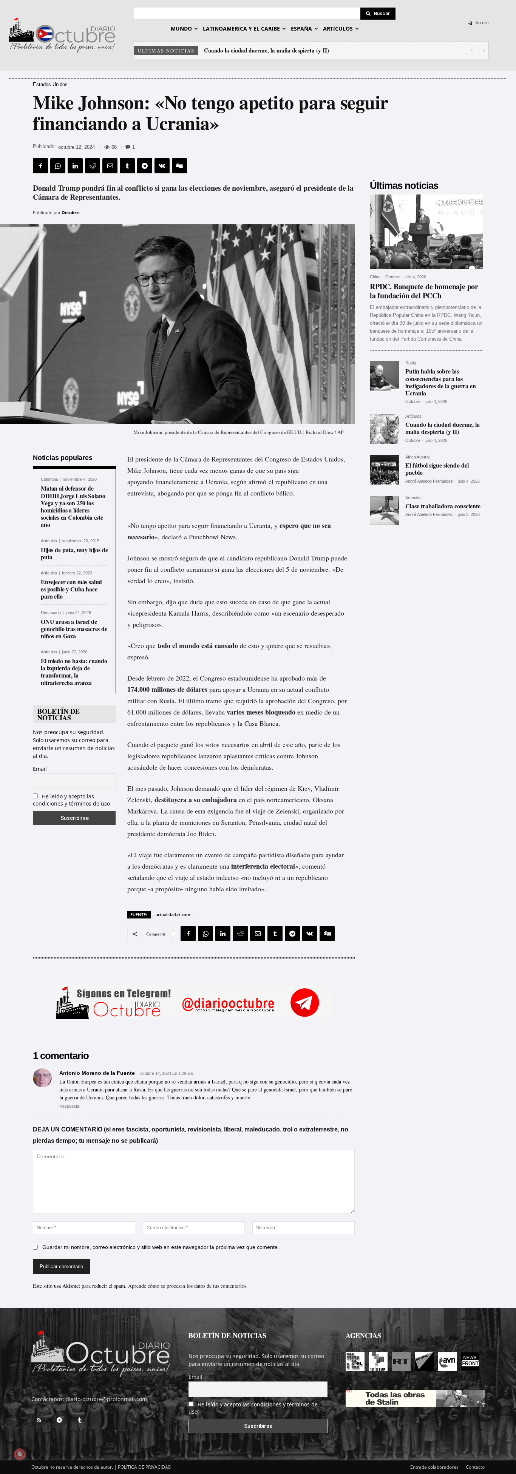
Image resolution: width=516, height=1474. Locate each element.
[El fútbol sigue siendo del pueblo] (384, 470)
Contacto (475, 1467)
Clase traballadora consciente (442, 506)
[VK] (162, 165)
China (375, 277)
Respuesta (69, 1106)
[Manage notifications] (20, 1454)
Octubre (70, 212)
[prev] (471, 50)
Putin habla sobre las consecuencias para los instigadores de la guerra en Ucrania (440, 382)
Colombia (49, 479)
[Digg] (179, 165)
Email (40, 768)
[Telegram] (144, 165)
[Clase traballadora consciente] (384, 510)
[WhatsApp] (57, 165)
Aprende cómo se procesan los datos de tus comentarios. (188, 1285)
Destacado (51, 613)
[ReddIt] (92, 165)
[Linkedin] (75, 165)
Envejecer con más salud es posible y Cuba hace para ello (71, 588)
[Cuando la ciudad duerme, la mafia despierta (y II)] (384, 429)
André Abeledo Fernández (429, 481)
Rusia (410, 363)
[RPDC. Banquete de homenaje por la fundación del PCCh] (426, 231)
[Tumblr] (127, 165)
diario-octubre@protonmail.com (106, 1399)
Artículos (49, 541)
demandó (207, 788)
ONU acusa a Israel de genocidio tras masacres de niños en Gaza (74, 628)
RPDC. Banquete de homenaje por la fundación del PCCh (424, 291)
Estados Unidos (50, 84)
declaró (172, 536)
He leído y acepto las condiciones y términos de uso (71, 800)
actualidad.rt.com (173, 914)
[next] (483, 50)
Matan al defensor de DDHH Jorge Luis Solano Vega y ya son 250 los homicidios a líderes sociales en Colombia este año (73, 506)
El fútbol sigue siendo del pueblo (243, 50)
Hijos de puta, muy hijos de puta (74, 553)
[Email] (109, 165)
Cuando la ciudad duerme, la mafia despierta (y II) (442, 428)
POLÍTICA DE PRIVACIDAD (144, 1467)
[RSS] (38, 1420)
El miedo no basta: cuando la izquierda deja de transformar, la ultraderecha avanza (74, 671)
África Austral (417, 457)
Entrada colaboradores (434, 1467)
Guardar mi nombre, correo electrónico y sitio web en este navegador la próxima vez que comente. (160, 1247)
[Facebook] (40, 165)
